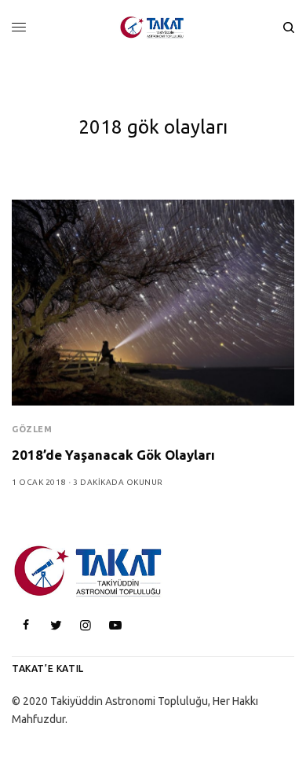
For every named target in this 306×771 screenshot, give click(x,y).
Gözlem (32, 429)
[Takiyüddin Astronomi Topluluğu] (153, 27)
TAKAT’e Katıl (48, 668)
